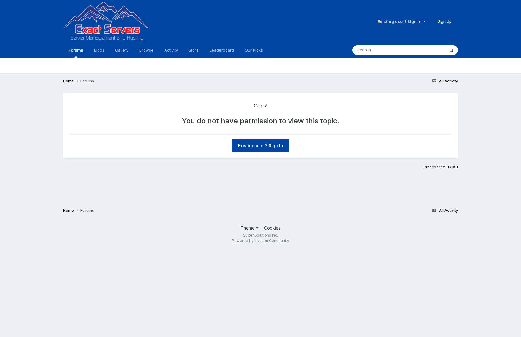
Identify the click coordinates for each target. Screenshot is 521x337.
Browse (146, 50)
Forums (75, 50)
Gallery (121, 50)
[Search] (451, 50)
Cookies (272, 227)
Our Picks (254, 50)
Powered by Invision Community (260, 240)
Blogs (99, 50)
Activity (171, 50)
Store (194, 50)
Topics (430, 50)
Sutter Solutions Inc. (260, 235)
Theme (248, 227)
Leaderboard (222, 50)
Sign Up (444, 21)
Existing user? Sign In (400, 21)
